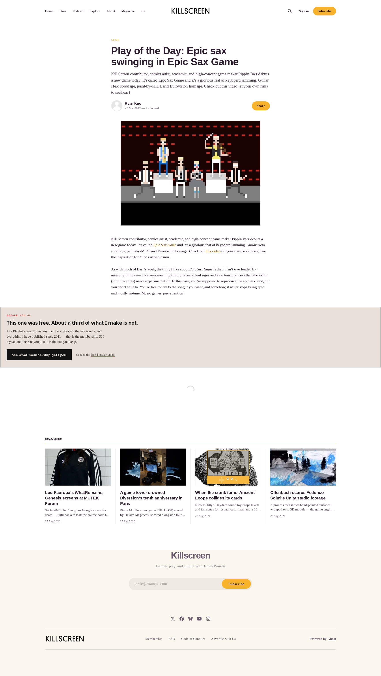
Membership (153, 639)
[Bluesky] (190, 618)
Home (49, 11)
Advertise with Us (223, 639)
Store (63, 11)
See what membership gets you (39, 355)
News (115, 40)
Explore (95, 11)
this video (212, 251)
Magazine (128, 11)
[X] (173, 618)
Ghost (331, 639)
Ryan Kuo (133, 103)
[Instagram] (208, 618)
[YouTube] (199, 618)
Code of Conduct (193, 639)
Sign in (304, 11)
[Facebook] (181, 618)
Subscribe (324, 11)
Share (261, 106)
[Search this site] (289, 11)
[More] (143, 11)
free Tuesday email (103, 354)
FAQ (172, 639)
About (110, 11)
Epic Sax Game (164, 245)
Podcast (78, 11)
